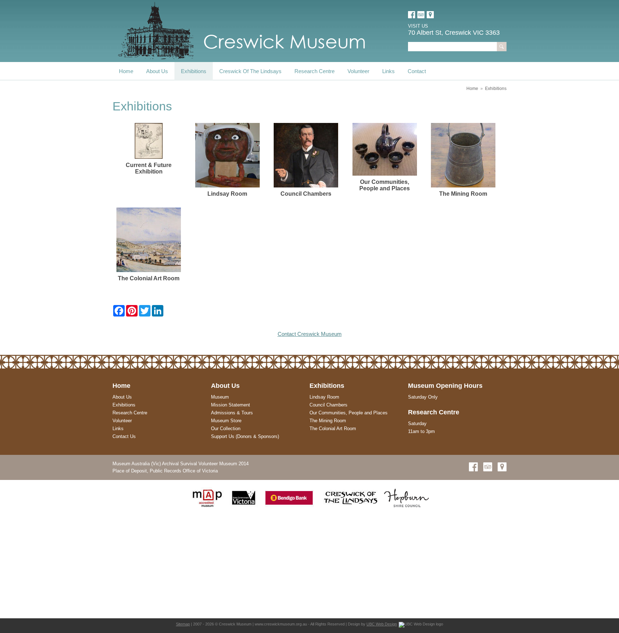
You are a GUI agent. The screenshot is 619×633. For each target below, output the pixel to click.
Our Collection (225, 428)
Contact (417, 71)
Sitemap (183, 624)
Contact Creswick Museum (310, 334)
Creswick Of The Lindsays (250, 71)
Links (388, 71)
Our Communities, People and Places (349, 412)
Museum (220, 397)
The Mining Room (328, 420)
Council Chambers (328, 405)
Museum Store (226, 420)
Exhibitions (193, 71)
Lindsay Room (324, 397)
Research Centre (314, 71)
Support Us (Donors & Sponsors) (245, 436)
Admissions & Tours (232, 412)
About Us (157, 71)
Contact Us (124, 436)
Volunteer (358, 71)
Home (126, 71)
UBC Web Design (381, 624)
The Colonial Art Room (333, 428)
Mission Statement (230, 405)
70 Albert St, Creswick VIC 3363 (454, 32)
